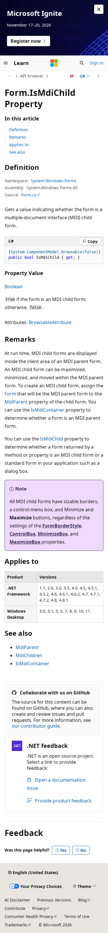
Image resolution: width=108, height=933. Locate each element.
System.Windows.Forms (53, 180)
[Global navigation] (6, 63)
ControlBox (22, 534)
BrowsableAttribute (50, 322)
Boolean (13, 286)
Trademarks (16, 925)
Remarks (17, 137)
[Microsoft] (54, 63)
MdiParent (16, 402)
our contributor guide (36, 726)
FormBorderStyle (61, 526)
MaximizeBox (25, 542)
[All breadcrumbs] (10, 76)
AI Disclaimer (17, 900)
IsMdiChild (51, 439)
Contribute (15, 908)
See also (17, 152)
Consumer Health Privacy (29, 916)
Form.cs (28, 195)
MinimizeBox (53, 534)
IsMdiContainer (48, 410)
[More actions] (98, 76)
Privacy (39, 908)
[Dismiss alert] (98, 9)
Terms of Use (76, 916)
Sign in (96, 63)
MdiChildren (29, 655)
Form (10, 394)
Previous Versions (54, 900)
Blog (82, 900)
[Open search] (82, 63)
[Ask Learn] (72, 76)
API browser (31, 76)
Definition (18, 129)
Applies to (19, 144)
